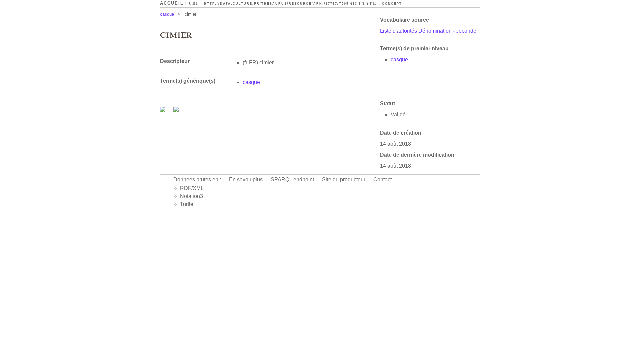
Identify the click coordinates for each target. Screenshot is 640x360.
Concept (392, 3)
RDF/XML (192, 188)
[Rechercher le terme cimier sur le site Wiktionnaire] (176, 110)
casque (167, 14)
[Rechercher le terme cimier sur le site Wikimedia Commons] (163, 110)
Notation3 (191, 196)
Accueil (172, 3)
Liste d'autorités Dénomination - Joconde (428, 31)
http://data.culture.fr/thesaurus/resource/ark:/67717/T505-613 (280, 3)
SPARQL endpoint (292, 179)
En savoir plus (246, 179)
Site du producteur (343, 179)
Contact (382, 179)
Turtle (186, 204)
